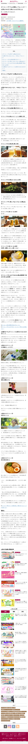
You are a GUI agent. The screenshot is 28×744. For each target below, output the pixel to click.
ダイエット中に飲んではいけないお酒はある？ (13, 61)
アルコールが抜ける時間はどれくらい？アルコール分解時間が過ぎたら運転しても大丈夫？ (20, 688)
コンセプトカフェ (4, 718)
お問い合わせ (5, 738)
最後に (4, 70)
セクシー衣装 (11, 718)
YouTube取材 (8, 713)
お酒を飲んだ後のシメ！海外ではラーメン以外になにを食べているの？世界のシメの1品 (20, 652)
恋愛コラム (13, 713)
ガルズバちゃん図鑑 (4, 711)
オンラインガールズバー (5, 720)
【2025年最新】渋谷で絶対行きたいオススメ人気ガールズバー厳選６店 (21, 670)
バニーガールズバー (14, 733)
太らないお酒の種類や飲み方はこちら (11, 325)
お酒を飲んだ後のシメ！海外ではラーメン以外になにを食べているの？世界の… (21, 593)
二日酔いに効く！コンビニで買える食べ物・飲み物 (20, 624)
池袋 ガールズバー (5, 734)
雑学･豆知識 (9, 707)
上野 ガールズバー (9, 735)
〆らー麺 (13, 707)
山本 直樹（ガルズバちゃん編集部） (15, 20)
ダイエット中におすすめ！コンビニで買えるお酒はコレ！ (20, 678)
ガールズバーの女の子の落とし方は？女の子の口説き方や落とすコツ (20, 661)
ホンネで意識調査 (12, 711)
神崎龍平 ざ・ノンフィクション (6, 709)
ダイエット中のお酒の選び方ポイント (11, 59)
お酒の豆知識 (17, 552)
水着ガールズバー (5, 733)
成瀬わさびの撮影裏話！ (20, 713)
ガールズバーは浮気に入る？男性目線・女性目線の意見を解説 (20, 696)
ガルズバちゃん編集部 (21, 738)
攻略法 (2, 715)
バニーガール (24, 711)
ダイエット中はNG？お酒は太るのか (11, 54)
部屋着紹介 (18, 711)
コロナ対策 (22, 715)
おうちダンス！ (16, 715)
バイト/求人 (3, 707)
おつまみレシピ (17, 718)
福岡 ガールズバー (17, 735)
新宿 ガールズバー (22, 733)
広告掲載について (12, 738)
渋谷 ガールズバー (13, 734)
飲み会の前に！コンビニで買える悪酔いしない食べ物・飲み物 (20, 615)
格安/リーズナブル (16, 709)
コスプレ (2, 713)
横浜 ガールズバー (22, 734)
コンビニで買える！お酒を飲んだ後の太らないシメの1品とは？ (21, 642)
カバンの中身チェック (8, 715)
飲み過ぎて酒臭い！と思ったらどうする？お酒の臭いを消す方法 (20, 633)
